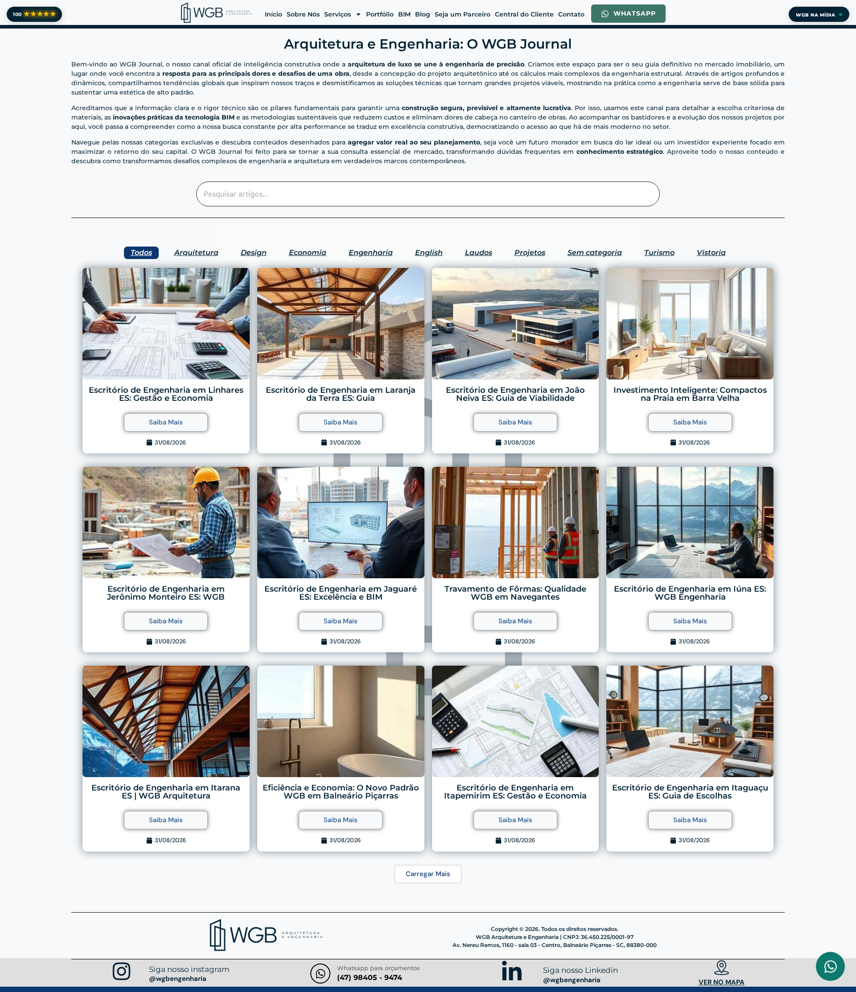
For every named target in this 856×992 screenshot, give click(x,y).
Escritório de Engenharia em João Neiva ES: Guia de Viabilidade (515, 394)
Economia (307, 252)
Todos (141, 252)
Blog (422, 14)
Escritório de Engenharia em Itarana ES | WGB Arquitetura (165, 792)
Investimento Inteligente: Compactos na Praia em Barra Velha (690, 394)
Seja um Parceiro (462, 14)
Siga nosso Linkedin (580, 970)
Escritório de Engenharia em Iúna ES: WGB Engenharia (690, 593)
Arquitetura (196, 252)
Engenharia (371, 252)
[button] (428, 874)
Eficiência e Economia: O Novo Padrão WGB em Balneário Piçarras (341, 792)
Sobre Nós (303, 14)
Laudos (478, 252)
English (429, 252)
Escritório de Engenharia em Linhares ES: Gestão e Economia (166, 394)
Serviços (337, 14)
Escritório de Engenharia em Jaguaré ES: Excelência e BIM (340, 593)
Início (273, 14)
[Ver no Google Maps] (721, 968)
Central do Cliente (524, 14)
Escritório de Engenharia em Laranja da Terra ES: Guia (341, 394)
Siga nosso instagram (189, 969)
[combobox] (428, 193)
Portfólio (380, 14)
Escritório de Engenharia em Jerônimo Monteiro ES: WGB (166, 593)
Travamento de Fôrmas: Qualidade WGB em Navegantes (515, 593)
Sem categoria (595, 252)
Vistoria (711, 252)
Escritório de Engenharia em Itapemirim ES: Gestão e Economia (515, 792)
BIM (404, 14)
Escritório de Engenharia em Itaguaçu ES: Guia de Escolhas (690, 792)
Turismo (659, 252)
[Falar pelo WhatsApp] (830, 966)
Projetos (529, 252)
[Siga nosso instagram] (121, 972)
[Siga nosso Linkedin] (512, 973)
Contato (571, 14)
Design (254, 252)
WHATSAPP (634, 13)
